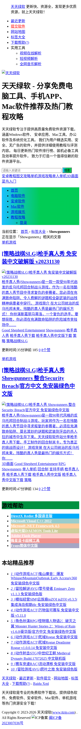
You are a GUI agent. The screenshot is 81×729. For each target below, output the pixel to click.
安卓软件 (18, 201)
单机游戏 (9, 242)
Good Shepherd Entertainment (23, 330)
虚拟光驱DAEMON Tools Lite (34, 531)
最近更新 (18, 21)
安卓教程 (9, 176)
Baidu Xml (41, 684)
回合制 (43, 469)
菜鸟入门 (9, 181)
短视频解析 (29, 59)
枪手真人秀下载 (22, 335)
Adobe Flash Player (26, 536)
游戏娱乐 (18, 212)
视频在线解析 (30, 53)
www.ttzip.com (63, 712)
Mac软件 (17, 206)
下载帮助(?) (20, 42)
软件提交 (43, 678)
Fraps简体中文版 (24, 545)
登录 (23, 223)
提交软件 (18, 26)
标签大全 (18, 37)
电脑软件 (18, 196)
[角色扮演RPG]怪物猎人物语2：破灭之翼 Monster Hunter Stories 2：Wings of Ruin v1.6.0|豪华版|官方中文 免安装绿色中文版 (43, 626)
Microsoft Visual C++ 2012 (31, 521)
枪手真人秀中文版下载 (54, 335)
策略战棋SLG (17, 341)
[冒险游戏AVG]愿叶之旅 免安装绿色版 (44, 669)
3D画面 (72, 176)
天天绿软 (18, 7)
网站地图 (18, 32)
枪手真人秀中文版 (46, 474)
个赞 (45, 350)
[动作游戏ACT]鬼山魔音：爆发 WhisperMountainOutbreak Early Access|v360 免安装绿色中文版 (44, 578)
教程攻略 (18, 217)
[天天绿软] (11, 73)
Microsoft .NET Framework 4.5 (35, 526)
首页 (14, 190)
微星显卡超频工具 (25, 541)
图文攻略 (23, 176)
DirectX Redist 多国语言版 (31, 516)
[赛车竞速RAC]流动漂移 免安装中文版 (43, 664)
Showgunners (55, 330)
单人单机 (59, 176)
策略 (28, 480)
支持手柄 (56, 469)
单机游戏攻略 (41, 176)
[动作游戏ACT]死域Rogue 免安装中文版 (44, 637)
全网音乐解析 (30, 64)
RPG (62, 464)
